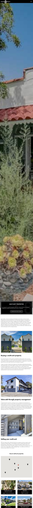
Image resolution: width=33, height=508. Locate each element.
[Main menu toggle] (31, 1)
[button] (18, 465)
